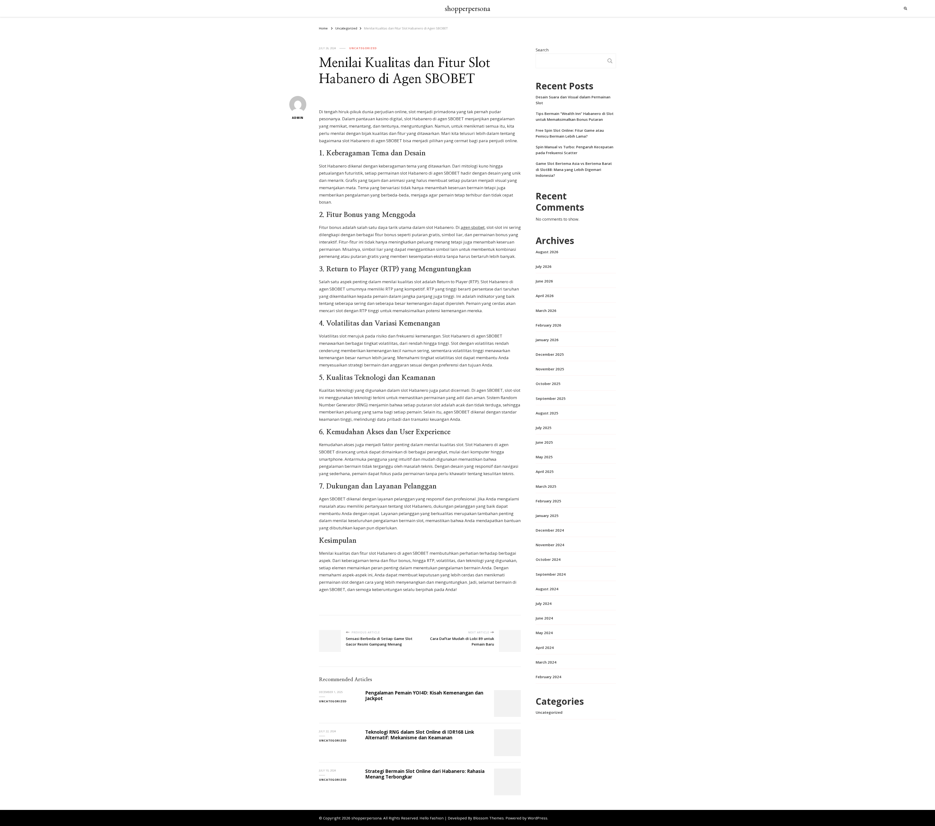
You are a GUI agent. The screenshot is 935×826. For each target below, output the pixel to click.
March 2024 (546, 662)
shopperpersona (467, 8)
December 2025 (550, 354)
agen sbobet (473, 227)
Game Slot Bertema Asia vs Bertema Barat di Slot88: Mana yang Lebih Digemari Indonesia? (574, 169)
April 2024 (545, 647)
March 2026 (546, 310)
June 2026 (544, 281)
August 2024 (547, 588)
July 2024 (544, 603)
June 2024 (544, 618)
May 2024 (544, 632)
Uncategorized (363, 48)
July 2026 (544, 266)
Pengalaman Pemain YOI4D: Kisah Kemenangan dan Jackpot (424, 696)
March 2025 (546, 486)
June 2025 (544, 442)
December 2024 (550, 530)
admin (297, 118)
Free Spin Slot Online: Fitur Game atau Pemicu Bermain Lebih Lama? (570, 133)
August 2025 (547, 413)
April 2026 (545, 295)
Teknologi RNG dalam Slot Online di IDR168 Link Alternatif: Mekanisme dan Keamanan (419, 735)
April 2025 (545, 471)
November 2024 (550, 544)
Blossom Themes (488, 818)
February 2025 (548, 500)
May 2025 (544, 456)
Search (542, 50)
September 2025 (551, 398)
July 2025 (544, 427)
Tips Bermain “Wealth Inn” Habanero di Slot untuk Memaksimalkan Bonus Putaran (575, 116)
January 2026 (547, 339)
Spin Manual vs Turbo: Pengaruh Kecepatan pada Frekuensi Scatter (574, 149)
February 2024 (548, 676)
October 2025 (548, 383)
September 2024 (551, 574)
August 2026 (547, 251)
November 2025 (550, 368)
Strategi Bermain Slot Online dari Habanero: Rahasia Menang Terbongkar (425, 774)
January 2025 (547, 515)
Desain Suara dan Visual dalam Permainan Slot (573, 99)
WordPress (537, 818)
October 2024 (548, 559)
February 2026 (548, 325)
